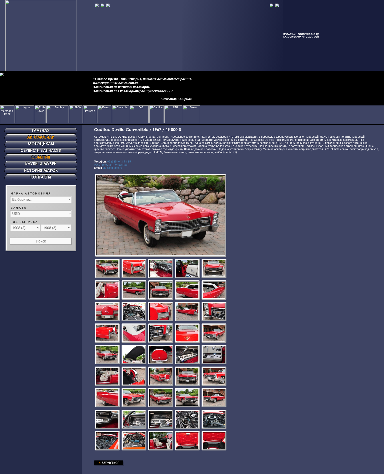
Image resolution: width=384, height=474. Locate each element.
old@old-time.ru (112, 167)
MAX (97, 164)
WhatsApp (121, 164)
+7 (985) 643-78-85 (119, 161)
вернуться (108, 462)
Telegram (107, 164)
